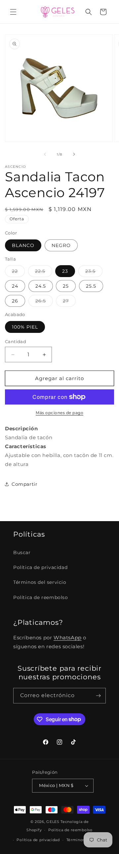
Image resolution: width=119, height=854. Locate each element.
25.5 (91, 286)
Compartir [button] (24, 484)
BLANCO (23, 245)
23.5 (93, 272)
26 (15, 301)
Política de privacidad (40, 567)
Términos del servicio (39, 582)
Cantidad (15, 341)
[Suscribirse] (98, 695)
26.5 (44, 302)
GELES (53, 821)
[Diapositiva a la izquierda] (45, 154)
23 (65, 271)
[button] (13, 12)
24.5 (40, 286)
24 (15, 286)
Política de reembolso (40, 597)
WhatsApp (68, 637)
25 (66, 286)
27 (69, 302)
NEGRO (61, 245)
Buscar (22, 552)
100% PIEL (25, 327)
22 (18, 272)
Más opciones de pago (59, 412)
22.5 (43, 272)
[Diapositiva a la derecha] (74, 154)
